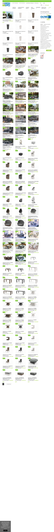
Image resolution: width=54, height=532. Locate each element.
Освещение (38, 7)
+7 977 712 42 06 (27, 1)
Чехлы (50, 7)
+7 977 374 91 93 (22, 3)
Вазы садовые (32, 8)
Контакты (36, 3)
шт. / (45, 5)
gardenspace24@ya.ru (30, 3)
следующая (8, 384)
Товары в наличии (14, 8)
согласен (5, 530)
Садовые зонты (27, 8)
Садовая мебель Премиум (21, 8)
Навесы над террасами (43, 8)
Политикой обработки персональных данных (5, 527)
